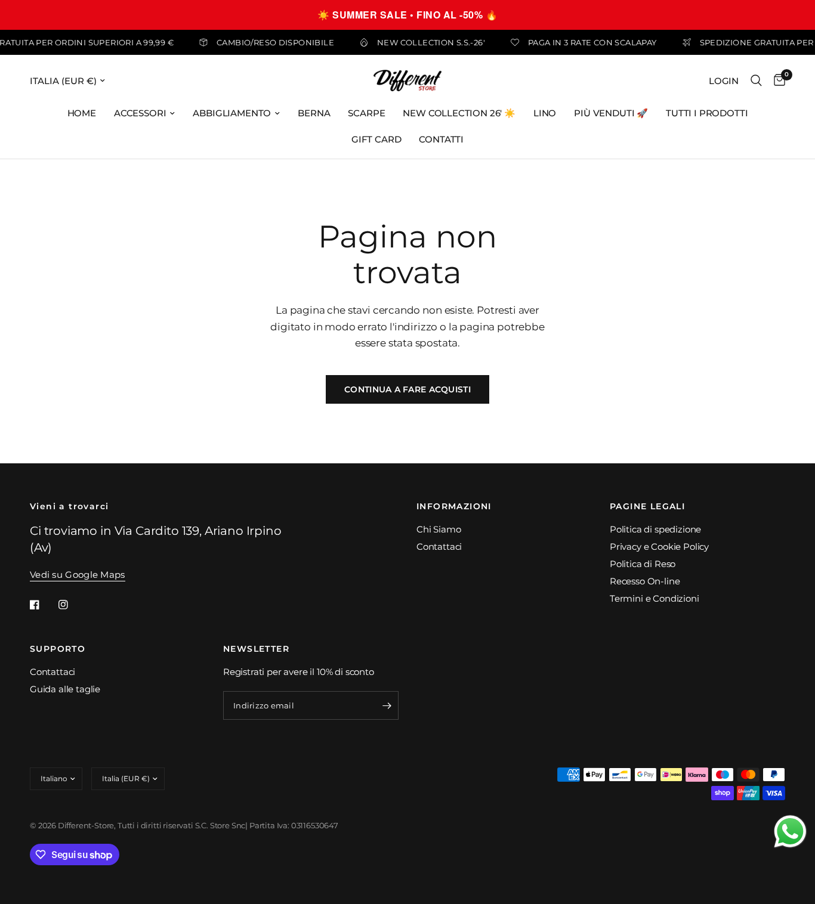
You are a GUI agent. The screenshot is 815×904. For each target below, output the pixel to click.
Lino (544, 113)
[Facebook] (43, 605)
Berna (314, 113)
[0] (776, 80)
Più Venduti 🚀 (611, 113)
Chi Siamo (438, 529)
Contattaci (439, 546)
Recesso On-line (645, 581)
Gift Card (376, 139)
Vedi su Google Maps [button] (77, 574)
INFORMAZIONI (454, 506)
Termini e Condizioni (654, 598)
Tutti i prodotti (707, 113)
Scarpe (366, 113)
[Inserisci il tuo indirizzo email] (387, 705)
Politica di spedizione (655, 529)
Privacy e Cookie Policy (659, 546)
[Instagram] (71, 605)
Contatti (441, 139)
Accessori (140, 113)
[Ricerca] (756, 80)
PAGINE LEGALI (647, 506)
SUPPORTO (57, 649)
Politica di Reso (642, 563)
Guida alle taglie (65, 689)
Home (81, 113)
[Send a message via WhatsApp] (790, 831)
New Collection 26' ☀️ (459, 113)
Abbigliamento (232, 113)
